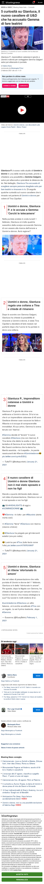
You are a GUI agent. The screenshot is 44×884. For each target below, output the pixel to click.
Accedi (40, 2)
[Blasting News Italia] (13, 2)
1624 (3, 824)
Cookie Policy (17, 870)
